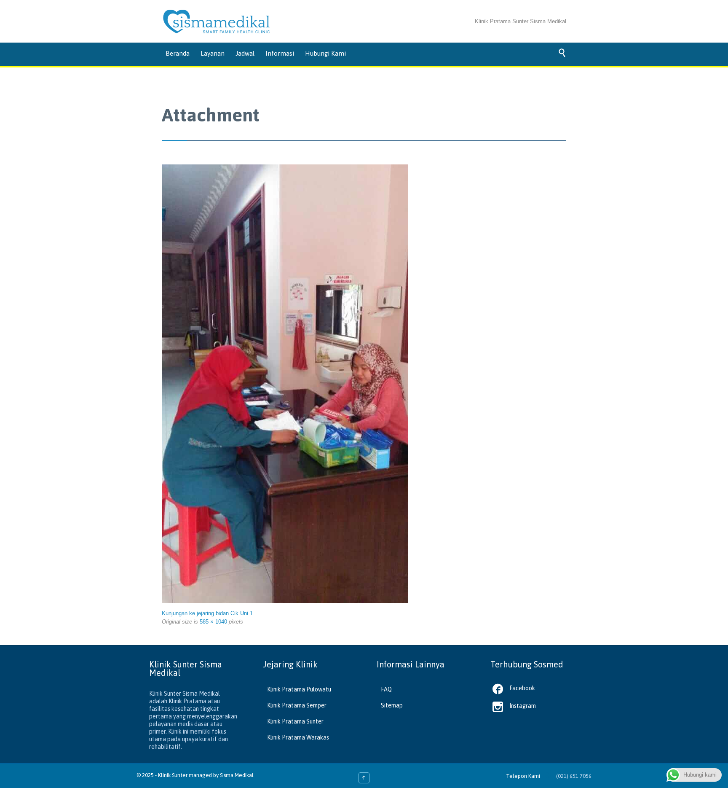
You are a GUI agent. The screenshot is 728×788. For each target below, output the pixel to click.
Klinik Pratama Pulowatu (299, 689)
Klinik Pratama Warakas (298, 737)
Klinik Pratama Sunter (295, 721)
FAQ (386, 689)
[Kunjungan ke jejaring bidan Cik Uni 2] (307, 383)
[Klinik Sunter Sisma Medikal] (216, 21)
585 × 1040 (213, 622)
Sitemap (392, 705)
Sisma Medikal (237, 775)
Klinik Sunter (172, 775)
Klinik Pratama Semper (297, 705)
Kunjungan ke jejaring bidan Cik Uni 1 (207, 613)
